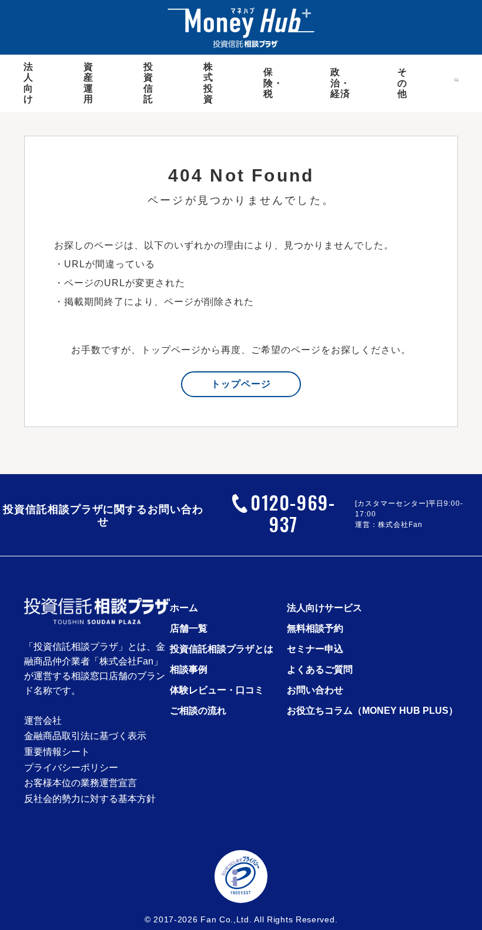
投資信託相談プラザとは (221, 649)
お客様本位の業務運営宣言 (80, 783)
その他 (402, 83)
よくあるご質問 (320, 669)
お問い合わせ (315, 690)
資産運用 (88, 83)
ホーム (184, 608)
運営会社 (43, 721)
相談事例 (188, 669)
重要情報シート (57, 752)
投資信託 (148, 83)
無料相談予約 (315, 628)
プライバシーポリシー (71, 768)
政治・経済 (340, 83)
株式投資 (208, 83)
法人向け (29, 83)
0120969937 (292, 513)
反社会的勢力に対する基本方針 (90, 799)
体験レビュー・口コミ (217, 690)
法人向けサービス (324, 608)
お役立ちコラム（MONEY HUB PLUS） (372, 711)
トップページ (241, 384)
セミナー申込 (315, 649)
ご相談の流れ (198, 711)
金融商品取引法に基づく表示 (85, 736)
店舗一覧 (188, 628)
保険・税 (273, 83)
